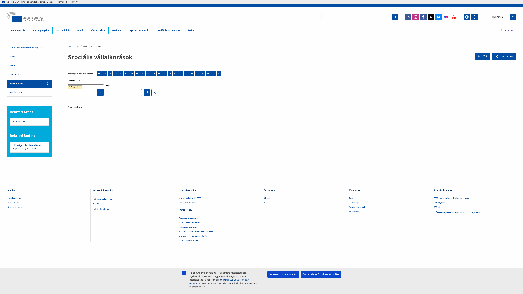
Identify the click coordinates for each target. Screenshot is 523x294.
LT (170, 73)
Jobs (351, 198)
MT (175, 73)
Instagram (415, 17)
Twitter (431, 17)
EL (143, 73)
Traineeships (354, 202)
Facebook (423, 17)
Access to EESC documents (190, 222)
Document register (104, 199)
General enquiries (15, 207)
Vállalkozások (20, 121)
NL (181, 73)
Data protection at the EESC (190, 198)
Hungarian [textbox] (497, 17)
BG (104, 73)
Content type (74, 80)
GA (148, 73)
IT (159, 73)
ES (99, 73)
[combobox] (503, 17)
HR (153, 73)
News (12, 56)
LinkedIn (408, 17)
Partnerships (354, 211)
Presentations (17, 83)
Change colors (474, 17)
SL (214, 73)
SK (208, 73)
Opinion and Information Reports (26, 47)
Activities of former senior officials (193, 236)
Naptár (80, 30)
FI (197, 73)
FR (137, 73)
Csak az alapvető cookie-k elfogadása (320, 274)
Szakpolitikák (63, 30)
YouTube (454, 17)
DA (115, 73)
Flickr (446, 17)
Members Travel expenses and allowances (196, 231)
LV (164, 73)
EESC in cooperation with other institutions (451, 198)
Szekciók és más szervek (167, 30)
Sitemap (267, 198)
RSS (484, 56)
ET (132, 73)
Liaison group (439, 202)
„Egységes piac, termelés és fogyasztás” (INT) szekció (27, 147)
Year (108, 85)
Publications (16, 92)
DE (126, 73)
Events (13, 65)
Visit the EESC (13, 202)
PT (192, 73)
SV (219, 73)
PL (186, 73)
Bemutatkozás (17, 30)
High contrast (467, 17)
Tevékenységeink (40, 30)
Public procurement (357, 207)
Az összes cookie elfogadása (283, 274)
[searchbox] (86, 92)
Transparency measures (188, 218)
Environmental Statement (189, 202)
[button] (504, 56)
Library (96, 203)
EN (121, 73)
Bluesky (438, 17)
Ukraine (190, 30)
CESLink (437, 207)
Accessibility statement (188, 240)
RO (202, 73)
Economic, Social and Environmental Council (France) (458, 212)
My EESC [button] (509, 30)
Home (70, 46)
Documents (15, 74)
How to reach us (14, 198)
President (117, 30)
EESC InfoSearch (103, 209)
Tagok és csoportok (138, 30)
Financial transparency (188, 227)
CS (110, 73)
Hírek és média (97, 30)
